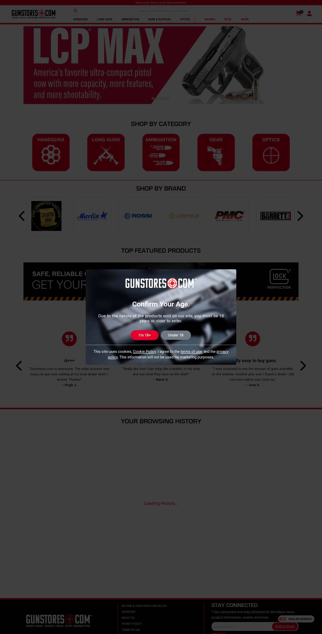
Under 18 (175, 335)
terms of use (191, 351)
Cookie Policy (144, 351)
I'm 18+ (145, 335)
